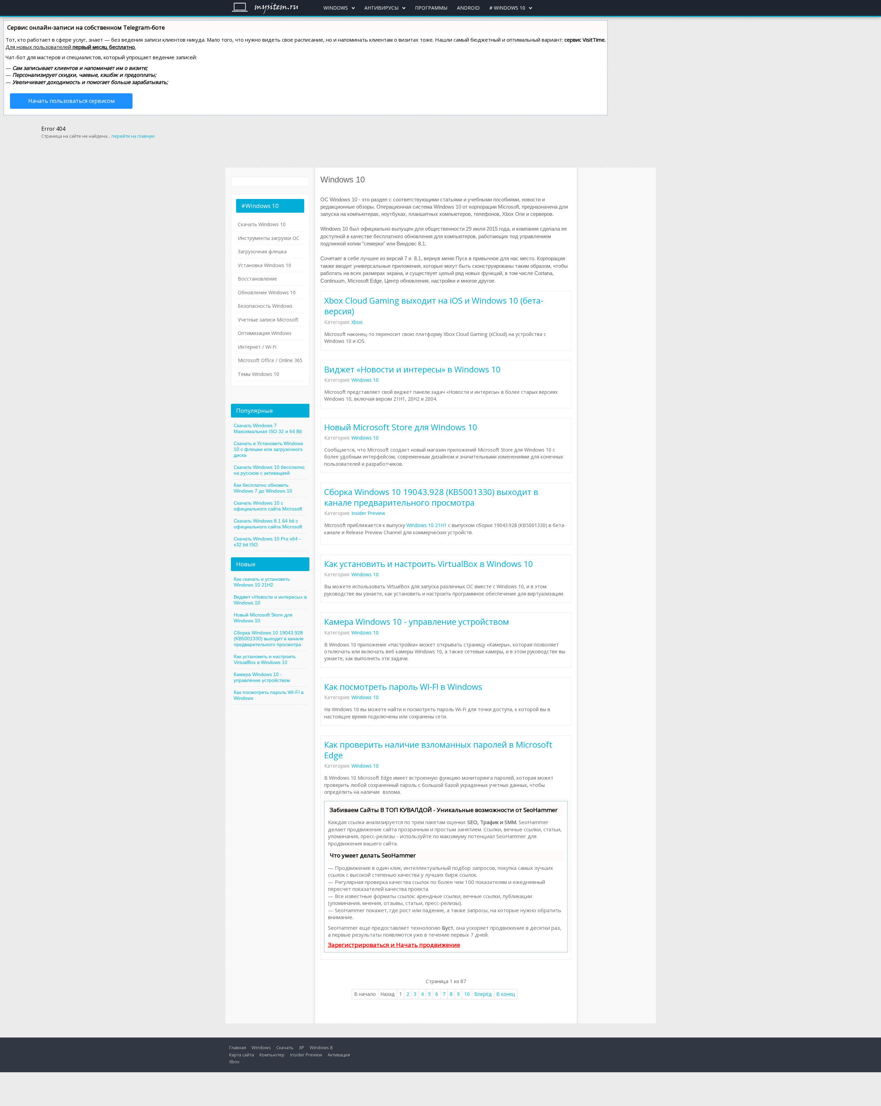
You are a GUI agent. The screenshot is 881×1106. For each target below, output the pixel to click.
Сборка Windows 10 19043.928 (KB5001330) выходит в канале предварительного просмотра (431, 497)
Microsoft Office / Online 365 (270, 360)
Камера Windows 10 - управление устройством (416, 621)
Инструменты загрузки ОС (268, 238)
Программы (431, 7)
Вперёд (483, 994)
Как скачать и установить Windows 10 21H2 (262, 582)
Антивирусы (381, 7)
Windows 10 (365, 380)
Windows (335, 7)
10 (467, 994)
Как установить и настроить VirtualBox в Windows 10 (428, 563)
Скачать (285, 1047)
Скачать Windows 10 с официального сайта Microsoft (268, 506)
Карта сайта (241, 1055)
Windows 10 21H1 (426, 525)
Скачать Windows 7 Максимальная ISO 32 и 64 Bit (268, 428)
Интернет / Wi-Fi (257, 347)
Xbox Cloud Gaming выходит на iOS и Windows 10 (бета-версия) (433, 306)
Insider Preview (368, 513)
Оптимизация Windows (264, 333)
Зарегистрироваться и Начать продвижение (394, 945)
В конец (505, 994)
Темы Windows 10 (258, 374)
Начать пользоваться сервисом (71, 101)
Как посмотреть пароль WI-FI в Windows (403, 686)
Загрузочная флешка (262, 251)
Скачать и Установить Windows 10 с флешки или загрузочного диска (268, 449)
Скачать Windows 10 (262, 224)
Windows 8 (321, 1047)
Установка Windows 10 (264, 265)
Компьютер (272, 1055)
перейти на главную (133, 136)
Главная (237, 1047)
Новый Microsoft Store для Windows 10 (400, 427)
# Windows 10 (507, 7)
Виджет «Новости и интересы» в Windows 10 (412, 369)
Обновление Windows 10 (267, 292)
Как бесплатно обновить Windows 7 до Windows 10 (263, 488)
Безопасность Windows (265, 306)
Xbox (356, 322)
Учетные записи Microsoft (268, 319)
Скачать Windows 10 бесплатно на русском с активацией (269, 470)
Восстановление (257, 278)
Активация (339, 1055)
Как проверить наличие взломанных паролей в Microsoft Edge (438, 750)
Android (468, 7)
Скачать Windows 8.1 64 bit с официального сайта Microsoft (268, 523)
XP (301, 1047)
